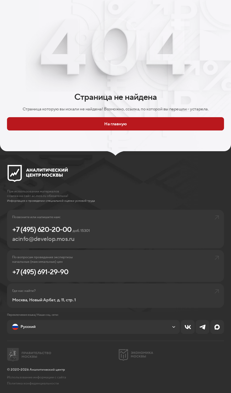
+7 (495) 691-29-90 (40, 272)
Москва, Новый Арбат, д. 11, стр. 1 (44, 300)
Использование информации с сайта (36, 377)
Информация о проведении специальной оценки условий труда (51, 201)
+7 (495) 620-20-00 (51, 229)
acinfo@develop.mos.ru (43, 239)
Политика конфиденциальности (33, 383)
